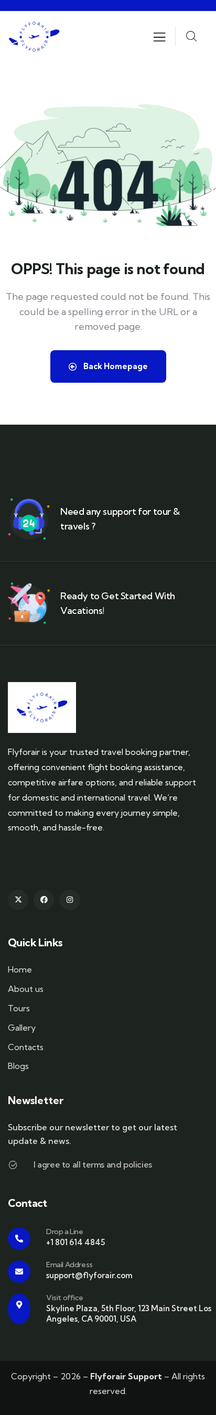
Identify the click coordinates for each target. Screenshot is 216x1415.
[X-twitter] (18, 900)
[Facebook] (44, 900)
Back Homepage (115, 366)
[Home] (34, 36)
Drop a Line (64, 1231)
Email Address (69, 1264)
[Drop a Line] (19, 1238)
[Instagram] (69, 900)
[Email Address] (19, 1271)
